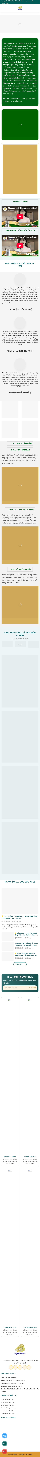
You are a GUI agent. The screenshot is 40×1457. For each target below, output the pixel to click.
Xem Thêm (5, 3)
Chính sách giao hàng (8, 1408)
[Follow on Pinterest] (24, 1367)
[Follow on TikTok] (20, 1367)
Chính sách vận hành (8, 1405)
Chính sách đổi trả (7, 1411)
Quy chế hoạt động (7, 1399)
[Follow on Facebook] (11, 1367)
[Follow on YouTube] (29, 1367)
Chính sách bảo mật (7, 1402)
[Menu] (3, 7)
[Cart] (36, 8)
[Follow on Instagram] (15, 1367)
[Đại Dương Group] (20, 8)
